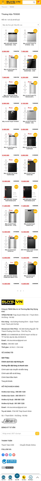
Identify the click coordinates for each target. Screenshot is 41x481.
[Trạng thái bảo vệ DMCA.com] (7, 467)
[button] (3, 2)
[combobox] (29, 2)
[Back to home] (13, 2)
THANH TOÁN (6, 440)
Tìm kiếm (34, 2)
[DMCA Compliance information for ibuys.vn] (9, 421)
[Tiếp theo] (23, 291)
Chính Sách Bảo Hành (9, 377)
